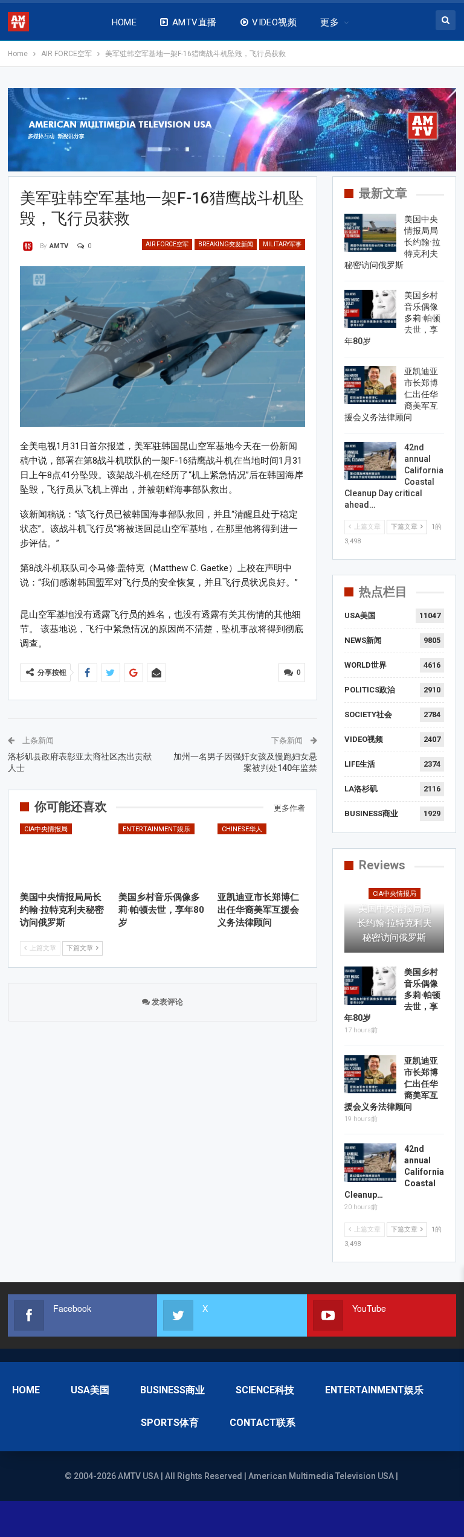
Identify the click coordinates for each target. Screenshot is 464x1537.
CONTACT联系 (262, 1422)
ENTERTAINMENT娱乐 (156, 829)
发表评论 (166, 1001)
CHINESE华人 (242, 829)
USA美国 (360, 615)
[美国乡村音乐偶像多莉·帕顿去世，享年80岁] (162, 854)
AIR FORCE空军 (167, 244)
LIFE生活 (359, 764)
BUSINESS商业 (371, 813)
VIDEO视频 (274, 22)
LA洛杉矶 (361, 788)
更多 (329, 22)
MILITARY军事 (282, 244)
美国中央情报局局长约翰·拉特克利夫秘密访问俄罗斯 (394, 923)
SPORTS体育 (170, 1422)
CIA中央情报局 (46, 829)
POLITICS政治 (369, 689)
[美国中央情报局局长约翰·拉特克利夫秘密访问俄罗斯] (64, 854)
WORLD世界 (365, 664)
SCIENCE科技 (265, 1390)
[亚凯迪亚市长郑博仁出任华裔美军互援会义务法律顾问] (262, 854)
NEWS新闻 (363, 640)
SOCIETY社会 (368, 714)
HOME (124, 22)
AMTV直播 (194, 22)
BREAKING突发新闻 (225, 244)
